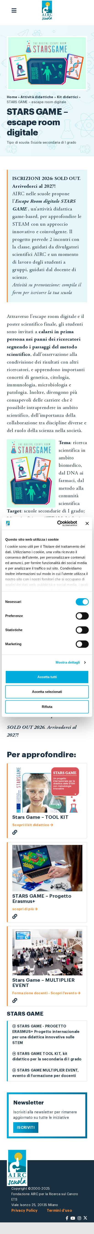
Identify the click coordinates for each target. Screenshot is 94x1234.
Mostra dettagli (68, 662)
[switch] (82, 615)
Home (12, 97)
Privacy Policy (24, 1210)
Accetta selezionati (47, 692)
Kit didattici (67, 97)
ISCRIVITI (26, 1127)
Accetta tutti (47, 677)
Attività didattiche (37, 97)
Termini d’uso (59, 1210)
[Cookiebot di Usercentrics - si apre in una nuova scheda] (58, 523)
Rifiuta (47, 707)
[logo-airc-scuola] (47, 10)
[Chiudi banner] (87, 523)
